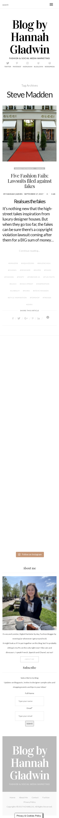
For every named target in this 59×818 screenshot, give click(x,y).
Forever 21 (34, 277)
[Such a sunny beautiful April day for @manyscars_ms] (29, 353)
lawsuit (15, 291)
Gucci (14, 284)
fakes (48, 270)
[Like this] (45, 318)
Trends (47, 298)
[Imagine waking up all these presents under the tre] (29, 414)
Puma (27, 291)
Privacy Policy (30, 802)
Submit (30, 723)
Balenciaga (45, 263)
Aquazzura (28, 263)
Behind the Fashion (24, 168)
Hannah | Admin (14, 194)
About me (29, 659)
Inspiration (43, 284)
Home (12, 797)
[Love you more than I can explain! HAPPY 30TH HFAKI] (29, 505)
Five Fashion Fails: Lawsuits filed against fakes (30, 180)
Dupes (38, 270)
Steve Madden (41, 291)
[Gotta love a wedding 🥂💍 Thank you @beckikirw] (29, 536)
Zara (30, 304)
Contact (35, 797)
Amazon (14, 263)
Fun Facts (50, 277)
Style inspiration (18, 298)
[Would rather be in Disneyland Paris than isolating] (29, 475)
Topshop (35, 298)
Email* (29, 708)
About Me (23, 797)
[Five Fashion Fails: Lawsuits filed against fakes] (29, 133)
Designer (25, 270)
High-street (27, 284)
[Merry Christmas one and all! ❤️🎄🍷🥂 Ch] (29, 384)
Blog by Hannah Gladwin (29, 37)
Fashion (40, 168)
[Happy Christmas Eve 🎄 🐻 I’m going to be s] (29, 444)
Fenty (21, 277)
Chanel (13, 270)
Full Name (29, 693)
